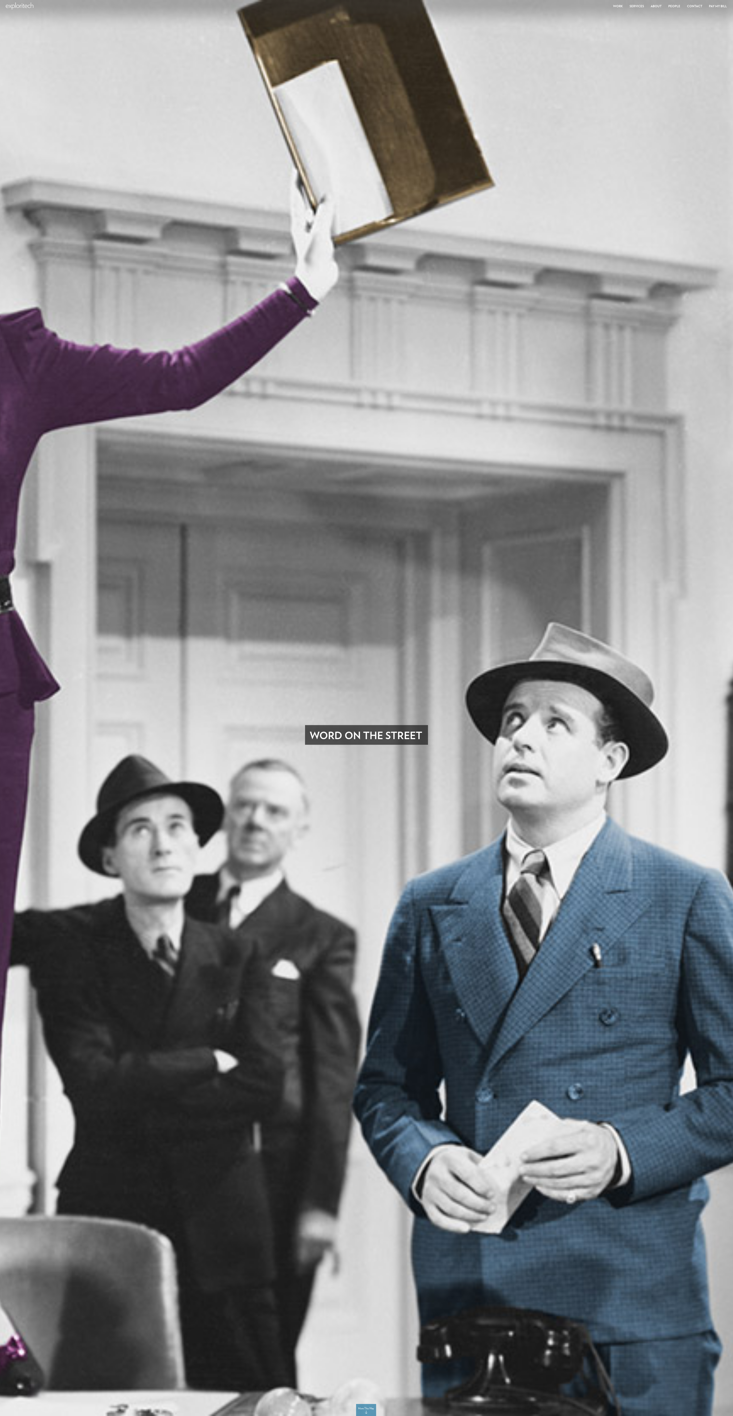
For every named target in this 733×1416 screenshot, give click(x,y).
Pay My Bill (718, 6)
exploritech (19, 6)
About (656, 6)
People (674, 6)
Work (618, 6)
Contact (694, 6)
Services (637, 6)
